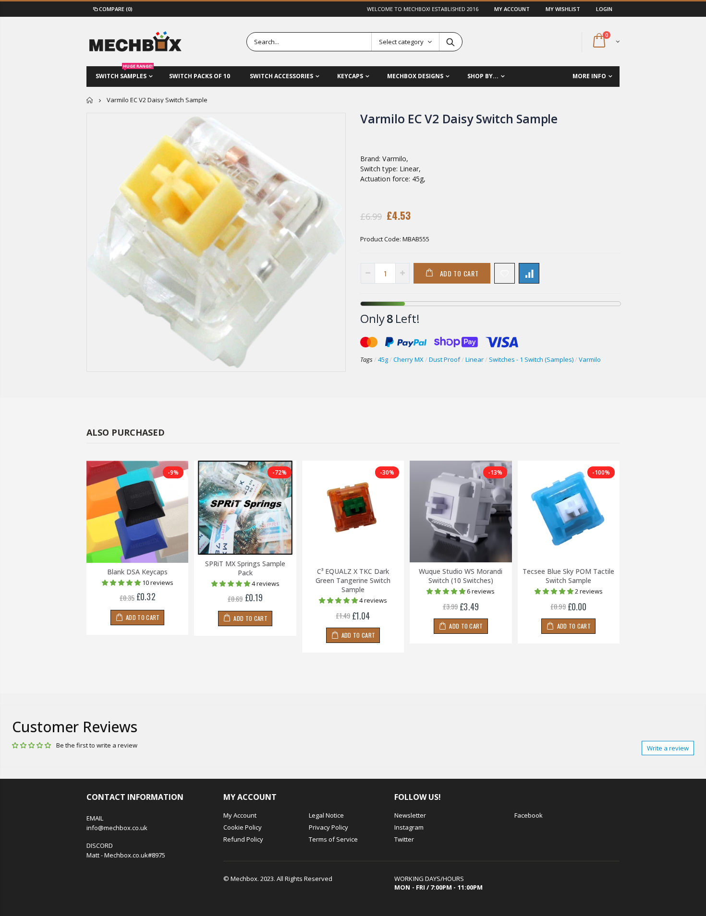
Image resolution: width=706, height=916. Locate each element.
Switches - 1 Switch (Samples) (531, 359)
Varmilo (590, 359)
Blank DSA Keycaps (137, 571)
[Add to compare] (529, 273)
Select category (401, 41)
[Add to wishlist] (504, 273)
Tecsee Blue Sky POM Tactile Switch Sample (568, 576)
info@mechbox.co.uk (116, 827)
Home (90, 100)
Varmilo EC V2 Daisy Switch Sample (459, 118)
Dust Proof (444, 359)
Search (450, 42)
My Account (512, 8)
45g (383, 359)
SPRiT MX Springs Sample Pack (245, 568)
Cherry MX (408, 359)
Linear (474, 359)
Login (604, 8)
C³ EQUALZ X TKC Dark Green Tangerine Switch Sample (353, 580)
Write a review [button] (668, 748)
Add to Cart (459, 273)
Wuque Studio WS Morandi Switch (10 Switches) (460, 576)
